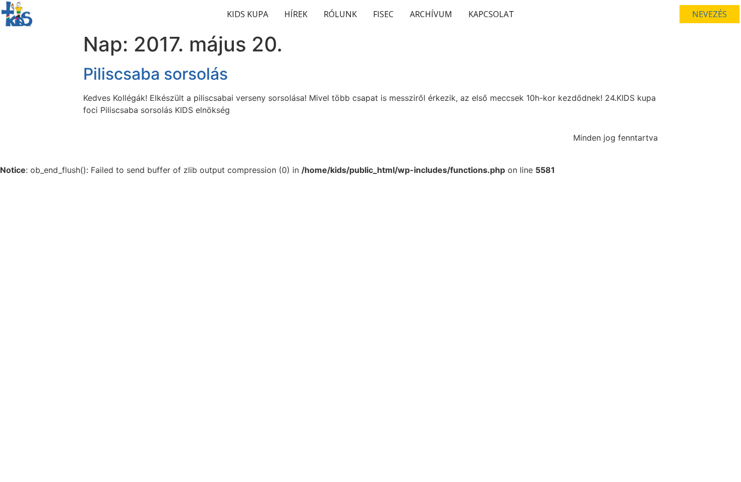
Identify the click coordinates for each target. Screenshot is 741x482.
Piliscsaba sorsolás (155, 74)
